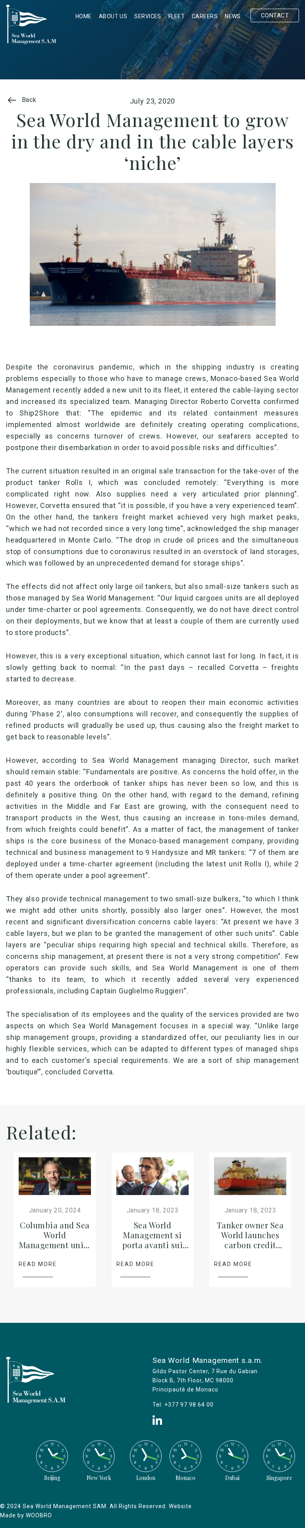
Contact (275, 15)
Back (28, 100)
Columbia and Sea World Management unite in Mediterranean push (55, 1245)
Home (83, 16)
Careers (205, 16)
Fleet (176, 16)
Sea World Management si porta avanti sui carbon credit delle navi (152, 1245)
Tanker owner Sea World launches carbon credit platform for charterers (250, 1245)
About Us (113, 16)
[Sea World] (31, 42)
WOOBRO (39, 1515)
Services (147, 16)
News (233, 16)
